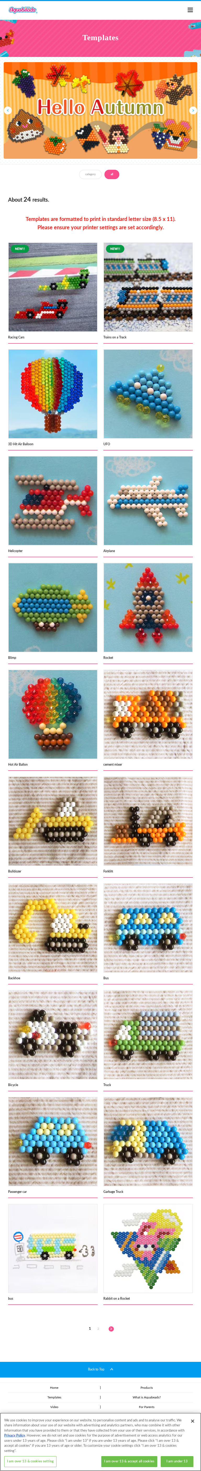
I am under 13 (177, 1461)
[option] (100, 110)
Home (54, 1387)
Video (54, 1407)
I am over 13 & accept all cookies (129, 1461)
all (112, 174)
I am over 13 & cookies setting (30, 1461)
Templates (54, 1397)
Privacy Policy (14, 1435)
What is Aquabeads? (147, 1397)
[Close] (192, 1421)
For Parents (146, 1407)
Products (147, 1387)
